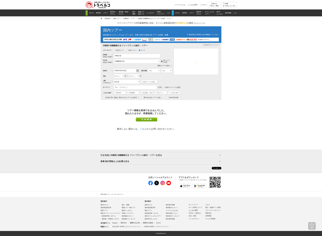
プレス (207, 205)
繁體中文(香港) (148, 223)
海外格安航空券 (150, 207)
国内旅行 (104, 201)
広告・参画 (192, 216)
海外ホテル (148, 205)
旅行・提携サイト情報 (212, 207)
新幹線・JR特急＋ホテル (110, 219)
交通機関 (132, 93)
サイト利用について (195, 207)
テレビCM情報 (210, 219)
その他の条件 (174, 93)
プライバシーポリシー (212, 210)
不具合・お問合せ (195, 213)
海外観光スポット (172, 207)
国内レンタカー (127, 210)
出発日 (105, 70)
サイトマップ (193, 205)
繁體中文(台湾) (135, 223)
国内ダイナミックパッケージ (110, 213)
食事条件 (118, 93)
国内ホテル (104, 205)
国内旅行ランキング (128, 219)
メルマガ (203, 5)
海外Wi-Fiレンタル (151, 219)
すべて (143, 50)
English (114, 223)
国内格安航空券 (106, 207)
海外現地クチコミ (172, 213)
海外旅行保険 (170, 205)
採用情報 (208, 216)
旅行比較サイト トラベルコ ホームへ (112, 194)
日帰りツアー (132, 50)
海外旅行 (148, 201)
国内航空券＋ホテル (108, 216)
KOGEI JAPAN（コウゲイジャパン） (156, 226)
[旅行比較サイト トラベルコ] (101, 19)
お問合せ (214, 5)
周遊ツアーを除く (163, 66)
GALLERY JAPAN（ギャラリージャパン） (126, 226)
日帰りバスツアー (128, 213)
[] (199, 23)
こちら (143, 129)
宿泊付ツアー (120, 50)
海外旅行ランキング (172, 216)
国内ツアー (112, 30)
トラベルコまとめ (172, 210)
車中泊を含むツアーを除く (153, 97)
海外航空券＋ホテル (151, 213)
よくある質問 (192, 5)
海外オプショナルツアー (153, 216)
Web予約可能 (173, 97)
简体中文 (124, 223)
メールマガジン (194, 219)
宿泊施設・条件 (147, 93)
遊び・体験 (125, 205)
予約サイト (160, 93)
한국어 (158, 223)
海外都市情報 (170, 219)
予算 (104, 76)
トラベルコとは (180, 5)
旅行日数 (144, 70)
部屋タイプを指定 (149, 82)
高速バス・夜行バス (128, 207)
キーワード (106, 87)
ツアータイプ (107, 50)
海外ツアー (148, 210)
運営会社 (208, 213)
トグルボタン (161, 155)
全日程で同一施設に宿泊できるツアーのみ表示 (121, 97)
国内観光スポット (128, 216)
